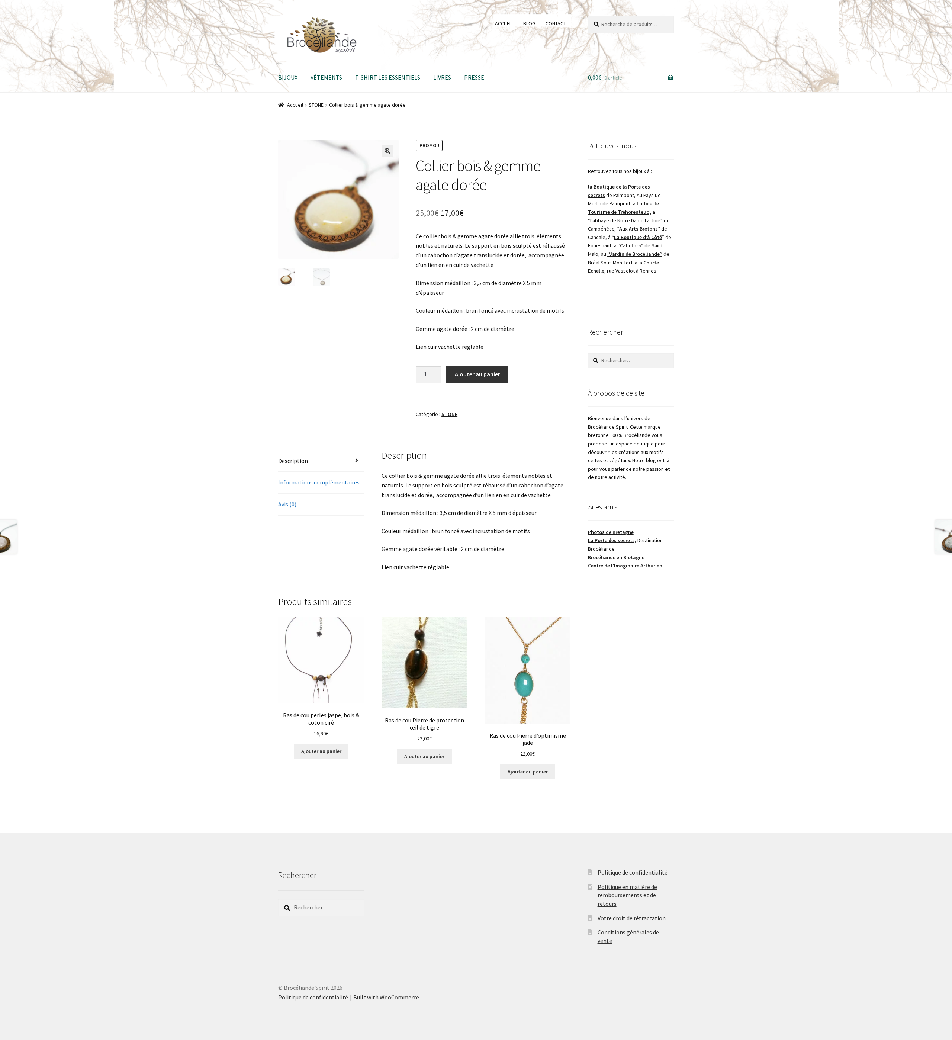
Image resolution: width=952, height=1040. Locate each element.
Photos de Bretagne (611, 532)
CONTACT (556, 23)
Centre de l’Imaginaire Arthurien (625, 565)
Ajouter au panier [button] (321, 751)
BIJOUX (288, 77)
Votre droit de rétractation (632, 918)
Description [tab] (293, 460)
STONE (316, 105)
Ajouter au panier (477, 374)
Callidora (630, 245)
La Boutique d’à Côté (638, 237)
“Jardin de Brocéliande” (634, 254)
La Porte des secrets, (612, 540)
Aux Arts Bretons (638, 228)
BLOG (529, 23)
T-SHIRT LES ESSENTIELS (387, 77)
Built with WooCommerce (386, 997)
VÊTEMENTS (326, 77)
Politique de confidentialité (633, 872)
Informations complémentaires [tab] (319, 482)
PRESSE (474, 77)
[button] (387, 151)
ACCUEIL (504, 23)
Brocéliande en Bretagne (616, 557)
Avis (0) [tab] (287, 504)
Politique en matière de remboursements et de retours (627, 895)
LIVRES (442, 77)
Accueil (295, 105)
